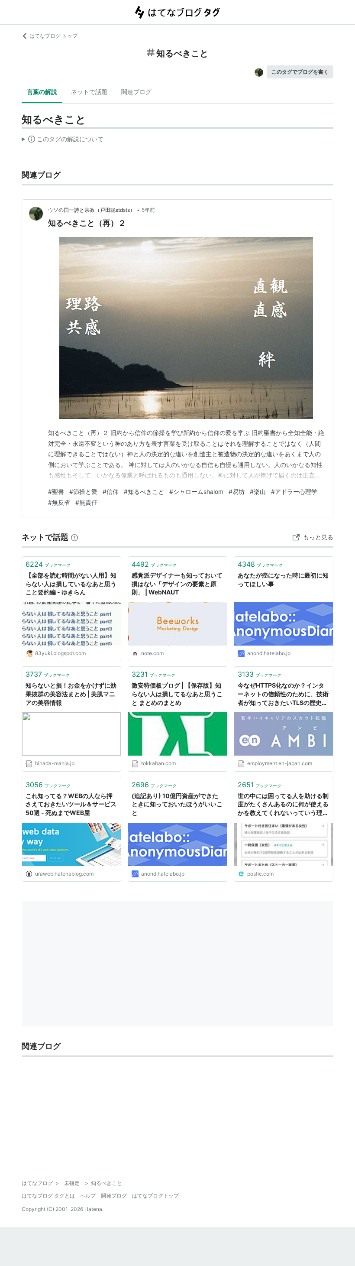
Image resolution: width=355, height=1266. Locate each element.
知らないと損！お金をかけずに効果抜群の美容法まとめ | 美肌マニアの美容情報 (71, 694)
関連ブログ (136, 91)
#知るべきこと (144, 491)
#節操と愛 (83, 491)
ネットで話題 (89, 91)
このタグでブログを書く (300, 71)
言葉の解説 (42, 91)
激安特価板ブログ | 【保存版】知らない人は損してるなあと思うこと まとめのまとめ (177, 694)
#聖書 (56, 491)
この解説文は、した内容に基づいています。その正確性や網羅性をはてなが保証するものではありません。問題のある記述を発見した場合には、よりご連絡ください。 (62, 140)
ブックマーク (48, 564)
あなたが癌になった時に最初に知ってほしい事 (283, 579)
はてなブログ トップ (53, 35)
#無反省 (59, 502)
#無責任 (86, 502)
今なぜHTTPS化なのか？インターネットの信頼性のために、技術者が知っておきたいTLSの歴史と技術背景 (283, 694)
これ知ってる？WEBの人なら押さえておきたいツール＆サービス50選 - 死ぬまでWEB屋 (71, 804)
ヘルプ (88, 1195)
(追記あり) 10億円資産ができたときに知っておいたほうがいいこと (177, 804)
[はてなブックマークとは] (74, 537)
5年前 (148, 210)
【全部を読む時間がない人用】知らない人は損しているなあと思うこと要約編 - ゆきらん (71, 583)
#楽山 (258, 491)
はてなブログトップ (155, 1195)
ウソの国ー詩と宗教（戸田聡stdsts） (91, 210)
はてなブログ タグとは (48, 1195)
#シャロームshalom (196, 491)
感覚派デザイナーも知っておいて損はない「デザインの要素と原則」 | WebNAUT (177, 583)
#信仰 (111, 491)
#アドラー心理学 (294, 491)
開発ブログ (114, 1195)
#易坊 (237, 491)
